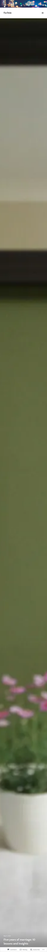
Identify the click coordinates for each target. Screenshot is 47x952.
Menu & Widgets (42, 15)
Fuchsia (7, 12)
